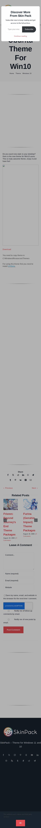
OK (20, 823)
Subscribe (29, 29)
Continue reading (20, 36)
